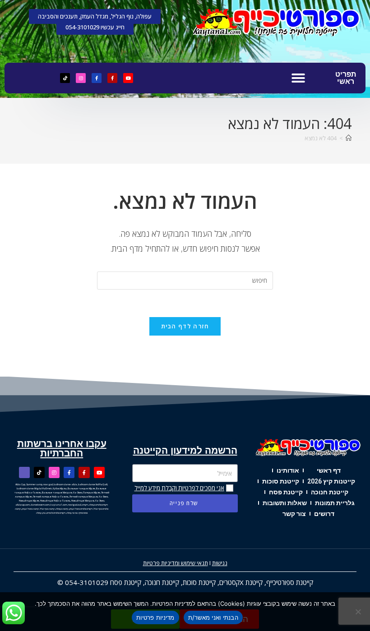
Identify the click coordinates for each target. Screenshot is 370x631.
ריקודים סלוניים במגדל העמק (80, 508)
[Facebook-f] (112, 78)
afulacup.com (22, 504)
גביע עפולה (41, 512)
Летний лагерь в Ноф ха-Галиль (51, 496)
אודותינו (288, 470)
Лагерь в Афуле (91, 492)
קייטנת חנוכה (329, 492)
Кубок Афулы (60, 488)
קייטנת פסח (286, 492)
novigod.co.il (74, 504)
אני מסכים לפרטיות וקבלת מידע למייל (179, 488)
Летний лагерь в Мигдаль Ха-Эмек (88, 496)
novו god (48, 484)
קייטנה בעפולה (62, 508)
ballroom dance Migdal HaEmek (34, 488)
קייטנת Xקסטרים (241, 582)
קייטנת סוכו (201, 582)
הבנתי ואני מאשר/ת (213, 617)
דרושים (324, 513)
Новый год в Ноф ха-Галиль (55, 500)
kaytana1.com (59, 504)
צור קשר (294, 513)
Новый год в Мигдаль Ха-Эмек (87, 500)
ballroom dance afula (65, 484)
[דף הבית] (349, 138)
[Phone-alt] (24, 472)
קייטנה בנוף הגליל (47, 508)
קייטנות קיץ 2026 (331, 481)
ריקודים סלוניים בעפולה (98, 504)
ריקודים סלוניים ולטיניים (55, 512)
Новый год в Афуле (29, 500)
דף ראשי (329, 470)
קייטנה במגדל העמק (30, 508)
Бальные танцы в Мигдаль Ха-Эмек (62, 492)
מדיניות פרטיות (155, 617)
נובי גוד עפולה (72, 512)
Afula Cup (20, 484)
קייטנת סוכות (280, 481)
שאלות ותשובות (285, 503)
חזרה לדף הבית (185, 326)
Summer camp (34, 484)
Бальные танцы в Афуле (81, 488)
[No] (358, 611)
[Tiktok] (65, 78)
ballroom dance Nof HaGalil (92, 484)
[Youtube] (128, 78)
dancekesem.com (40, 504)
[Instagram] (81, 78)
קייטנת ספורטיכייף (289, 582)
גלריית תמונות (335, 503)
